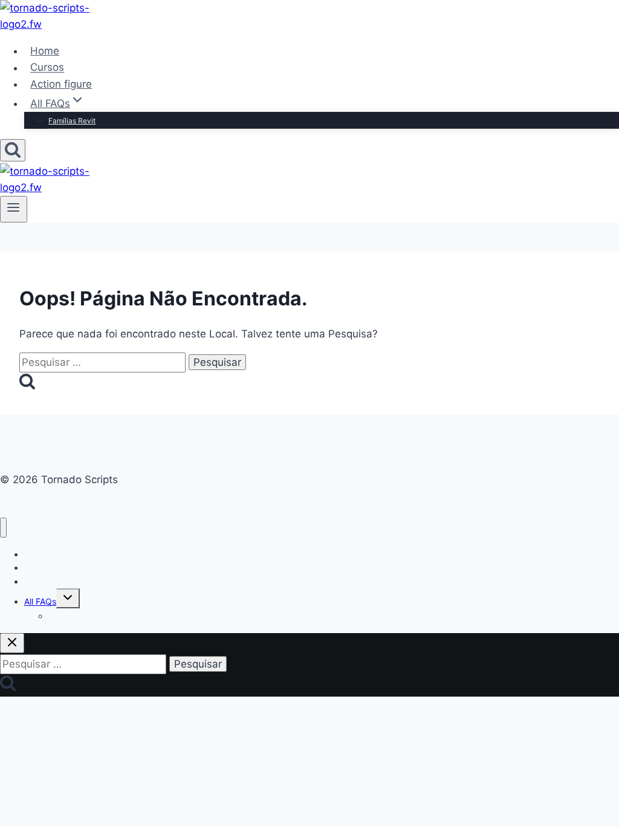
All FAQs (40, 601)
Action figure (61, 84)
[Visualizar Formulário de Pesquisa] (12, 150)
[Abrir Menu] (13, 209)
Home (44, 51)
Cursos (47, 68)
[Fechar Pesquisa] (12, 643)
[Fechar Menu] (3, 528)
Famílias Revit (72, 120)
